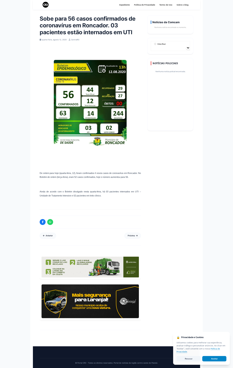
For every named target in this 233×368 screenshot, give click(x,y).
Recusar (188, 359)
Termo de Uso (165, 5)
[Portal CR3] (45, 5)
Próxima (131, 235)
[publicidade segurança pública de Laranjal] (90, 301)
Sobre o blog (183, 5)
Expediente (124, 5)
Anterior (49, 235)
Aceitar (214, 359)
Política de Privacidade (144, 5)
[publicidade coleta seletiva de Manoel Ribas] (90, 267)
